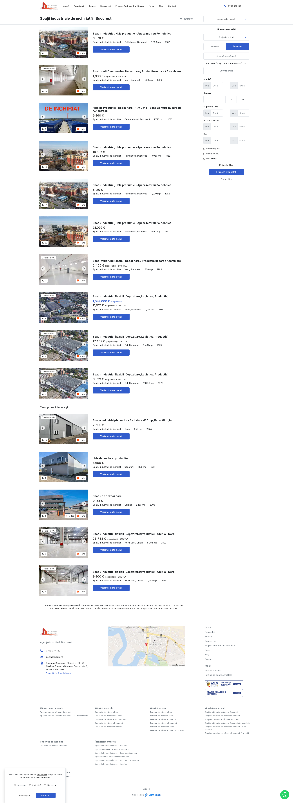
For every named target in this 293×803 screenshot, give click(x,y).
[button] (43, 41)
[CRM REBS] (152, 795)
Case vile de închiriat (51, 741)
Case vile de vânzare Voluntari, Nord (111, 719)
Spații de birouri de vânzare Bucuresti (221, 712)
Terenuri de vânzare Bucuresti (163, 723)
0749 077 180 (234, 6)
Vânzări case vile (104, 708)
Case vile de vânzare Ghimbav (108, 727)
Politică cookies (213, 670)
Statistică (36, 785)
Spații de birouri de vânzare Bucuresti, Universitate (227, 723)
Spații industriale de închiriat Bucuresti (112, 756)
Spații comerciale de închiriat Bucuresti (112, 749)
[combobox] (226, 37)
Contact (172, 6)
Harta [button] (82, 53)
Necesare (21, 785)
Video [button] (71, 516)
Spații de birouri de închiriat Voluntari (111, 764)
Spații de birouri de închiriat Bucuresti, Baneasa (116, 753)
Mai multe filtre (226, 165)
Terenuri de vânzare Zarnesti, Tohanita (167, 730)
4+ (243, 99)
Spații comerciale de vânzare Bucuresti (222, 716)
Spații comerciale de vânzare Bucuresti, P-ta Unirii (227, 733)
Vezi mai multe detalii (111, 49)
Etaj (205, 134)
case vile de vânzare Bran (123, 608)
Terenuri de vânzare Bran (161, 712)
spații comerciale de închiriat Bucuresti (159, 608)
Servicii (92, 6)
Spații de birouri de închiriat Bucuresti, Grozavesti (117, 760)
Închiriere (237, 46)
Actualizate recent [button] (226, 19)
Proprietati (79, 6)
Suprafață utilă (211, 106)
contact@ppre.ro (54, 657)
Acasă (66, 6)
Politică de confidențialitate (218, 675)
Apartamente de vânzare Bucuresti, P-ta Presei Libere (64, 716)
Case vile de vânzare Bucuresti (109, 723)
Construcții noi (213, 148)
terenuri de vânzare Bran (73, 608)
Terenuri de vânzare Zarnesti (163, 719)
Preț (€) (207, 79)
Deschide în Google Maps (58, 673)
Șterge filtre (226, 179)
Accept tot (46, 795)
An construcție (211, 120)
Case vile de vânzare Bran (106, 712)
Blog (161, 6)
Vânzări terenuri (158, 708)
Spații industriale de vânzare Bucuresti (222, 719)
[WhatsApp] (284, 794)
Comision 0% (212, 153)
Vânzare (215, 46)
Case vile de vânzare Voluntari (108, 716)
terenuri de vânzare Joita (98, 608)
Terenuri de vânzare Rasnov (162, 727)
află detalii (42, 774)
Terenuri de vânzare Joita (161, 716)
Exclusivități (211, 158)
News (151, 6)
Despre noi (105, 6)
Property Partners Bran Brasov (130, 6)
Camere (207, 93)
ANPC (208, 666)
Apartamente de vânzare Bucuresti (55, 712)
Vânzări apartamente (51, 708)
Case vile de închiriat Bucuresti (53, 745)
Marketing (51, 785)
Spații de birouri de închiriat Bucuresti (111, 745)
